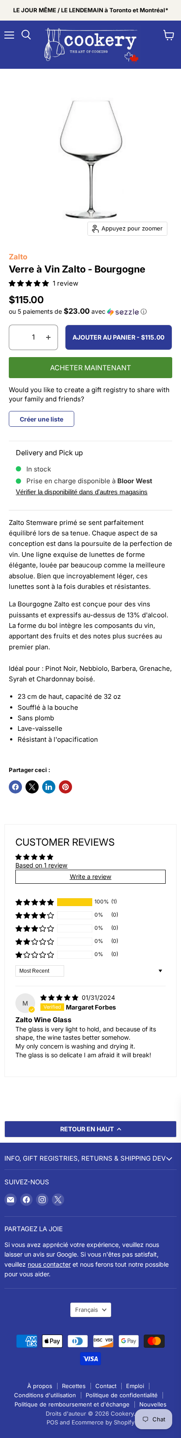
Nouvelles (153, 1404)
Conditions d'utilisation (45, 1395)
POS (52, 1422)
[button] (30, 283)
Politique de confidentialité (122, 1395)
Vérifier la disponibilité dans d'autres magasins (82, 492)
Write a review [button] (91, 876)
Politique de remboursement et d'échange (72, 1404)
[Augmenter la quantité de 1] (48, 337)
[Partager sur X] (32, 786)
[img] (60, 997)
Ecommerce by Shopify (103, 1422)
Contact (105, 1385)
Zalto (18, 256)
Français (86, 1309)
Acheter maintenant (90, 368)
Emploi (135, 1385)
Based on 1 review (41, 865)
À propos (39, 1385)
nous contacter (49, 1264)
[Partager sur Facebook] (15, 786)
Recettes (74, 1385)
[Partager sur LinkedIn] (48, 786)
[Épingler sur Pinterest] (65, 786)
